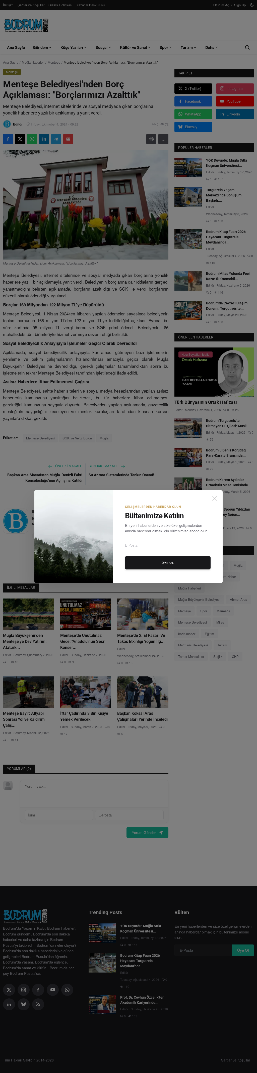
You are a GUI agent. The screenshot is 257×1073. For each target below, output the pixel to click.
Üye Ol (168, 563)
